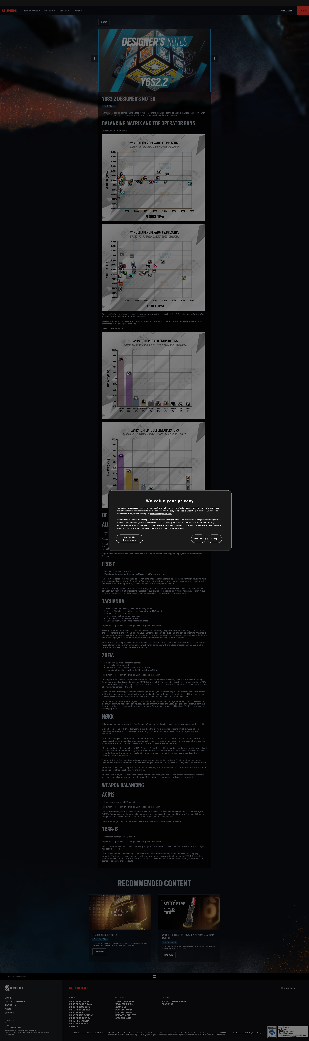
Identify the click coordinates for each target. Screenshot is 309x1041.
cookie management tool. (161, 514)
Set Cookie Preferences (129, 538)
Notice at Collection (187, 511)
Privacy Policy (168, 511)
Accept (215, 539)
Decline (198, 539)
